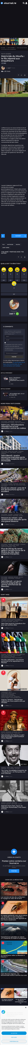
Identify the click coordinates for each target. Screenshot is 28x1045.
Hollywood (17, 767)
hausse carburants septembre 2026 (16, 654)
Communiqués (4, 692)
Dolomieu (10, 514)
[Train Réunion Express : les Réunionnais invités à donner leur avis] (14, 965)
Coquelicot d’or (18, 620)
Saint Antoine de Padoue (7, 733)
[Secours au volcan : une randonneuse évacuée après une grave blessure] (14, 506)
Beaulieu (16, 577)
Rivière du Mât (4, 545)
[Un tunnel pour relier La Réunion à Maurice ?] (14, 947)
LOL (17, 280)
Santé (10, 692)
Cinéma (8, 767)
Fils (3, 244)
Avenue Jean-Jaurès (13, 451)
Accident (10, 483)
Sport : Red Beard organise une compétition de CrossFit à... (16, 379)
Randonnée (15, 515)
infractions (18, 421)
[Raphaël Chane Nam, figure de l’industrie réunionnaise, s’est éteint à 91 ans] (14, 790)
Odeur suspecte (5, 452)
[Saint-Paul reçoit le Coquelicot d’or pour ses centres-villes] (14, 607)
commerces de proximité (7, 620)
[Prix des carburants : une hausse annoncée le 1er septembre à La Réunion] (14, 642)
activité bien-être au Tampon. (8, 693)
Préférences (14, 1041)
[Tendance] (3, 600)
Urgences (3, 453)
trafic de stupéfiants (6, 546)
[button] (26, 1007)
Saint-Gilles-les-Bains (6, 621)
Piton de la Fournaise (6, 515)
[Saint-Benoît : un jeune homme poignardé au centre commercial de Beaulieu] (14, 568)
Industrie (14, 802)
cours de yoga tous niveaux (8, 695)
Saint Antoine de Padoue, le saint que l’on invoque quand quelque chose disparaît (12, 736)
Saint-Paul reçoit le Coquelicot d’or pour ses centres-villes (13, 624)
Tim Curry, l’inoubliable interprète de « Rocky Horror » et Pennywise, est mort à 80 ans (14, 772)
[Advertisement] (14, 22)
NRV (11, 280)
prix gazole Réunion (17, 657)
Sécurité (22, 422)
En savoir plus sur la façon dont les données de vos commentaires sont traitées (14, 364)
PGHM (20, 514)
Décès (12, 767)
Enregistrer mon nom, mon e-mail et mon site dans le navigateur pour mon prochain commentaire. (14, 347)
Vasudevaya (17, 696)
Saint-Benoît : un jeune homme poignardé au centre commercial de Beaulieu (11, 583)
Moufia (18, 244)
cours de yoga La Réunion (7, 694)
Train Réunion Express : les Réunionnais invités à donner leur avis (14, 974)
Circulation (22, 483)
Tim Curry (17, 768)
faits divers (4, 578)
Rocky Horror (10, 768)
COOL (24, 280)
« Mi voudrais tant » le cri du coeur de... (16, 394)
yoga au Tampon (5, 697)
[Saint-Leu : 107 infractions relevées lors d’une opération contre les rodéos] (14, 413)
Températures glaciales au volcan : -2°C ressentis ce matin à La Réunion (13, 937)
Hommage (3, 767)
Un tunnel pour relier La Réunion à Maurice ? (13, 956)
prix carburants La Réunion (8, 656)
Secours (19, 452)
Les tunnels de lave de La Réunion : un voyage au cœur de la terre (13, 897)
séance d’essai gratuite (7, 696)
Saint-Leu (17, 422)
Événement (3, 619)
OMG (4, 280)
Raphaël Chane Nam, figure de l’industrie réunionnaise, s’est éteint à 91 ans (13, 807)
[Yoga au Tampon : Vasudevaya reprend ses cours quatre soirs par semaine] (14, 680)
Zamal (14, 546)
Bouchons (15, 483)
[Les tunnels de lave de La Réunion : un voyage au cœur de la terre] (14, 889)
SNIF (14, 294)
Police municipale (5, 422)
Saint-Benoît (13, 452)
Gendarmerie (11, 421)
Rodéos (12, 422)
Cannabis (10, 544)
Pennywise (3, 768)
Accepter (14, 1033)
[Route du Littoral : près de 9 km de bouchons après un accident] (14, 475)
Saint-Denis (5, 247)
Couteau (21, 577)
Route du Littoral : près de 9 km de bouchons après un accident (13, 489)
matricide (10, 244)
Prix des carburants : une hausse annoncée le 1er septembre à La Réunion (12, 661)
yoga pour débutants (15, 697)
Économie (9, 802)
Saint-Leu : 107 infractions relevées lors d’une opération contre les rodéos (13, 426)
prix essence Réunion (6, 657)
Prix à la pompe (17, 655)
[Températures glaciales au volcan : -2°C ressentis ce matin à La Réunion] (14, 929)
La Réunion (20, 451)
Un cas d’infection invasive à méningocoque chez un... (21, 1001)
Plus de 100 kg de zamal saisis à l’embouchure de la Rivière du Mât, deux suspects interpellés (13, 551)
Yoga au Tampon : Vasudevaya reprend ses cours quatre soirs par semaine (13, 701)
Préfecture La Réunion (6, 655)
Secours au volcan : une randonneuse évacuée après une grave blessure (14, 519)
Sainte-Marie (12, 545)
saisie (17, 545)
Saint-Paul (15, 621)
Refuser (14, 1037)
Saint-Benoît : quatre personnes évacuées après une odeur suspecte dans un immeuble (14, 458)
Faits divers (6, 54)
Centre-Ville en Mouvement (14, 619)
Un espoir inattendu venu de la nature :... (7, 1000)
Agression (10, 577)
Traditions (17, 733)
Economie (3, 654)
